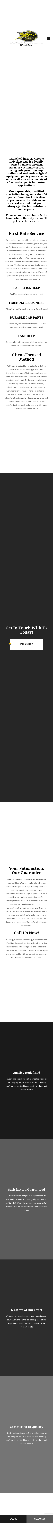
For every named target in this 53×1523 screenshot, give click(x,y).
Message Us (39, 1519)
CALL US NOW (26, 644)
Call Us (13, 1519)
